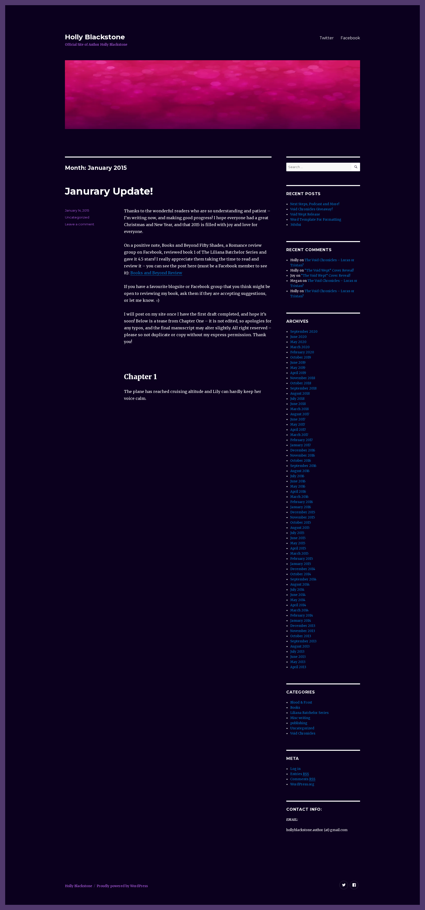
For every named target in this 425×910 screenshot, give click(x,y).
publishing (298, 723)
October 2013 (300, 636)
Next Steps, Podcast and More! (314, 204)
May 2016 (297, 486)
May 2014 (297, 600)
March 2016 (299, 497)
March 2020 (300, 347)
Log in (295, 769)
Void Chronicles (302, 733)
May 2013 (297, 662)
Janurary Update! (109, 191)
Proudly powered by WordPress (122, 886)
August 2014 (300, 584)
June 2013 (298, 657)
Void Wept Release (305, 214)
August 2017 (299, 414)
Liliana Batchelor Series (309, 713)
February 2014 (301, 615)
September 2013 (303, 641)
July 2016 (297, 476)
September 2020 (304, 332)
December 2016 (302, 450)
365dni (295, 225)
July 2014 (297, 590)
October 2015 (300, 522)
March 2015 (299, 553)
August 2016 (299, 471)
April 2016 (298, 492)
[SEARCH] (355, 167)
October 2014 (300, 574)
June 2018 (298, 404)
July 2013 (297, 652)
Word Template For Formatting (315, 219)
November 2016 (302, 455)
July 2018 (297, 399)
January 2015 (300, 564)
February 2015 (301, 559)
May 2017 (297, 424)
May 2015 (297, 543)
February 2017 (301, 440)
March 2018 (299, 409)
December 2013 (302, 626)
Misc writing (300, 718)
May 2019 (297, 368)
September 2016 (303, 466)
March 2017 (299, 435)
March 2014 (299, 610)
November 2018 (302, 378)
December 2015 (302, 512)
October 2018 (300, 383)
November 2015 (302, 517)
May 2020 (298, 342)
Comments (302, 779)
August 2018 (300, 393)
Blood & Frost (301, 702)
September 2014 (303, 579)
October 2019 (300, 357)
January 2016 (300, 507)
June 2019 (297, 363)
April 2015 (298, 548)
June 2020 (298, 337)
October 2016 (300, 461)
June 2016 (297, 481)
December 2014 (302, 569)
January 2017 (300, 445)
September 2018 (303, 388)
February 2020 (302, 352)
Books (295, 708)
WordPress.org (302, 784)
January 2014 (300, 621)
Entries (299, 774)
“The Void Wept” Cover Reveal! (329, 270)
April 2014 (298, 605)
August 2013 (300, 646)
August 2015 (299, 528)
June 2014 (298, 595)
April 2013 (298, 667)
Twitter (326, 38)
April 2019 (298, 373)
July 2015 (297, 533)
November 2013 (302, 631)
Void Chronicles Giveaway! (311, 209)
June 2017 (297, 419)
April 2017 (298, 430)
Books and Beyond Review (156, 272)
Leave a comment (79, 224)
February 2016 (301, 502)
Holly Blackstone (95, 37)
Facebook (350, 38)
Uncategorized (302, 728)
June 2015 (297, 538)
